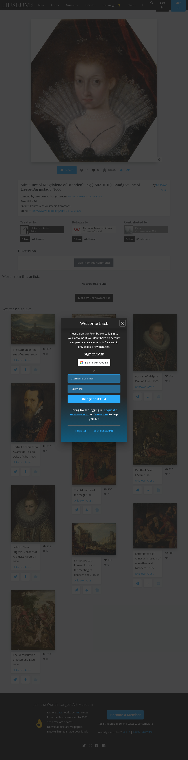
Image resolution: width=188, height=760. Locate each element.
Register (80, 430)
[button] (94, 362)
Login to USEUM (95, 399)
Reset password (102, 430)
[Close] (122, 323)
